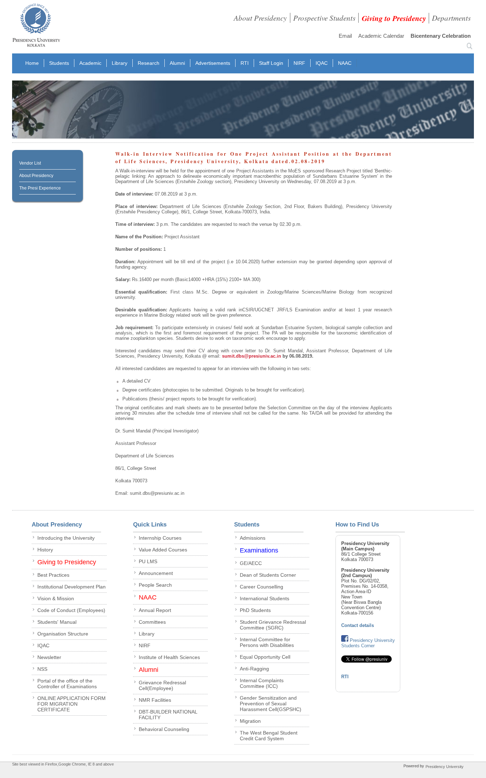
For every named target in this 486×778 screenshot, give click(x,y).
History (45, 550)
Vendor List (30, 163)
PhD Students (255, 610)
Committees (152, 622)
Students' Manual (56, 622)
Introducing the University (66, 538)
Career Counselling (261, 587)
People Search (155, 585)
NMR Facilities (155, 700)
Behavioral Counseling (164, 729)
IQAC (322, 63)
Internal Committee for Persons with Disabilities (267, 642)
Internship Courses (160, 538)
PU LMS (148, 561)
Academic (90, 63)
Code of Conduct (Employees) (71, 610)
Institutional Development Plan (71, 587)
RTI (245, 63)
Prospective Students (324, 18)
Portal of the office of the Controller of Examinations (67, 683)
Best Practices (53, 575)
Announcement (156, 573)
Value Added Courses (163, 550)
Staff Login (271, 63)
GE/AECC (251, 563)
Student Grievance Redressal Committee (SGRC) (273, 625)
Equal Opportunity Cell (265, 657)
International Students (264, 598)
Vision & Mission (55, 598)
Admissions (252, 538)
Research (148, 63)
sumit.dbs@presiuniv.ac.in (252, 356)
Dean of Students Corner (268, 575)
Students (59, 63)
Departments (451, 18)
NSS (42, 669)
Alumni (177, 63)
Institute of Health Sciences (169, 657)
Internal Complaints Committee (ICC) (262, 683)
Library (119, 63)
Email (345, 36)
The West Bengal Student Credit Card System (268, 735)
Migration (250, 721)
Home (32, 63)
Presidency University (445, 766)
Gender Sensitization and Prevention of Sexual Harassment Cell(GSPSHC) (270, 703)
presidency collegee (36, 27)
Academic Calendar (381, 36)
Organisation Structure (62, 634)
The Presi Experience (40, 188)
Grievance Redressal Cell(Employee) (162, 685)
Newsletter (49, 657)
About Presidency (260, 18)
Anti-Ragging (254, 668)
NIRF (299, 63)
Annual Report (155, 610)
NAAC (345, 63)
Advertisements (212, 63)
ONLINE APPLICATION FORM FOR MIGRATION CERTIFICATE (71, 703)
